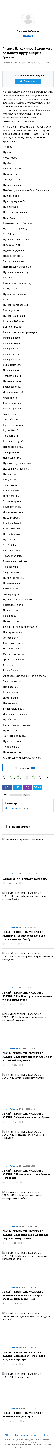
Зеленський (16, 795)
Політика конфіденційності (25, 1435)
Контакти (47, 1435)
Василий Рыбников (28, 31)
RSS (6, 1435)
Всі (46, 777)
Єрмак (26, 795)
